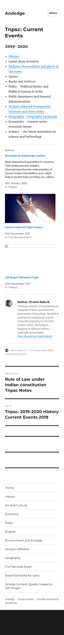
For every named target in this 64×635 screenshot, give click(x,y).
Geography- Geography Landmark (33, 116)
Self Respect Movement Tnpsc (22, 277)
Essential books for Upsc (22, 575)
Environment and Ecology (23, 540)
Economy (12, 514)
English (10, 531)
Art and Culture (16, 505)
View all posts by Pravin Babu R (34, 336)
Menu (53, 13)
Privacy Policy (26, 599)
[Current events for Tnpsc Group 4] (30, 208)
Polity (9, 523)
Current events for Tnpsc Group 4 (24, 227)
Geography (13, 558)
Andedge (15, 13)
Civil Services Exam (16, 354)
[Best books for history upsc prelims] (30, 171)
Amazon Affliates (17, 549)
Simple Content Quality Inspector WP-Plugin (29, 586)
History (14, 56)
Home (9, 487)
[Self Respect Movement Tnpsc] (30, 258)
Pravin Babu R (18, 350)
